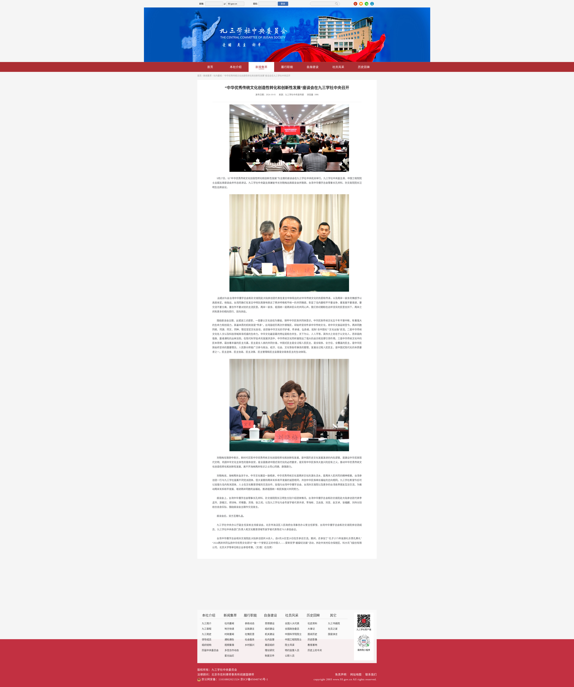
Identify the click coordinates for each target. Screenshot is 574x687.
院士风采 (289, 645)
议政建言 (249, 629)
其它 (333, 615)
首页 (210, 67)
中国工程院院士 (293, 639)
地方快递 (229, 629)
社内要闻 (217, 76)
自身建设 (313, 67)
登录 (283, 3)
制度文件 (269, 656)
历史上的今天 (315, 650)
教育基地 (312, 645)
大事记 (311, 629)
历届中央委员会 (210, 650)
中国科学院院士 (293, 634)
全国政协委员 (292, 629)
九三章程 (206, 629)
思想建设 (269, 623)
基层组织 (269, 645)
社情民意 (249, 634)
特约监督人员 (292, 650)
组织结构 (206, 645)
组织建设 (269, 629)
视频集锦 (229, 645)
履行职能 (287, 67)
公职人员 (289, 656)
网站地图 (357, 674)
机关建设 (269, 634)
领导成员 (206, 639)
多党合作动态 (232, 650)
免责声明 (342, 674)
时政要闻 (229, 634)
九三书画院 (334, 623)
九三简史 (206, 634)
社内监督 (269, 639)
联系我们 (371, 674)
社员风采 (338, 67)
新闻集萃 (261, 67)
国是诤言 (333, 634)
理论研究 (269, 650)
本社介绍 (236, 67)
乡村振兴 (249, 645)
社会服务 (249, 639)
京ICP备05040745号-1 (254, 679)
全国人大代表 (292, 623)
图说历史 (312, 634)
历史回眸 (364, 67)
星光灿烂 (229, 656)
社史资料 (312, 623)
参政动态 (249, 623)
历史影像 (312, 639)
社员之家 (333, 629)
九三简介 (206, 623)
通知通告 (229, 639)
